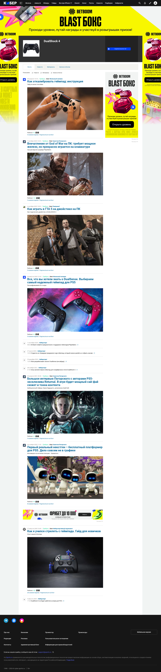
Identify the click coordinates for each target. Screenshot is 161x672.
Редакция (7, 638)
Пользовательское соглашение (56, 638)
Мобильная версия (144, 632)
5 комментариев (32, 200)
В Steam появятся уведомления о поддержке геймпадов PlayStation (53, 345)
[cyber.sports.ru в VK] (14, 621)
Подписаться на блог (46, 134)
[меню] (21, 3)
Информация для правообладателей (58, 645)
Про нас (7, 632)
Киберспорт (43, 343)
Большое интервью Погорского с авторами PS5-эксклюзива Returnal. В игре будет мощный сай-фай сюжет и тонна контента (62, 382)
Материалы (51, 67)
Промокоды (82, 632)
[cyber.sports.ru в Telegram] (6, 621)
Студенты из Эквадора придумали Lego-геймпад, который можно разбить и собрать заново (62, 353)
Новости (40, 67)
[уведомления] (145, 3)
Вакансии (24, 632)
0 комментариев (32, 134)
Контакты (7, 645)
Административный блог (30, 645)
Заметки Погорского (59, 141)
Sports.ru (9, 657)
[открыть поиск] (139, 3)
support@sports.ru (44, 652)
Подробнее (70, 660)
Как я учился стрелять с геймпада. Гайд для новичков (64, 531)
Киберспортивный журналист (63, 528)
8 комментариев (32, 504)
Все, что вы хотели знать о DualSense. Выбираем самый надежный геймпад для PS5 (60, 280)
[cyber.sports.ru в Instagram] (22, 621)
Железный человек (56, 79)
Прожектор (49, 632)
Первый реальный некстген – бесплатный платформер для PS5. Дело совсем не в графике (65, 449)
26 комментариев (33, 592)
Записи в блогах (64, 67)
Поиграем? (56, 206)
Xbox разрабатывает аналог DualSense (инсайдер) (47, 361)
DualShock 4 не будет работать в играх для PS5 (46, 601)
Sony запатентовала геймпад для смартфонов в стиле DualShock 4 (53, 370)
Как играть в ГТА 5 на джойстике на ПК (53, 209)
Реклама (24, 638)
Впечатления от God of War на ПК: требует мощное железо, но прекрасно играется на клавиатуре (61, 145)
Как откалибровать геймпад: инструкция (55, 81)
